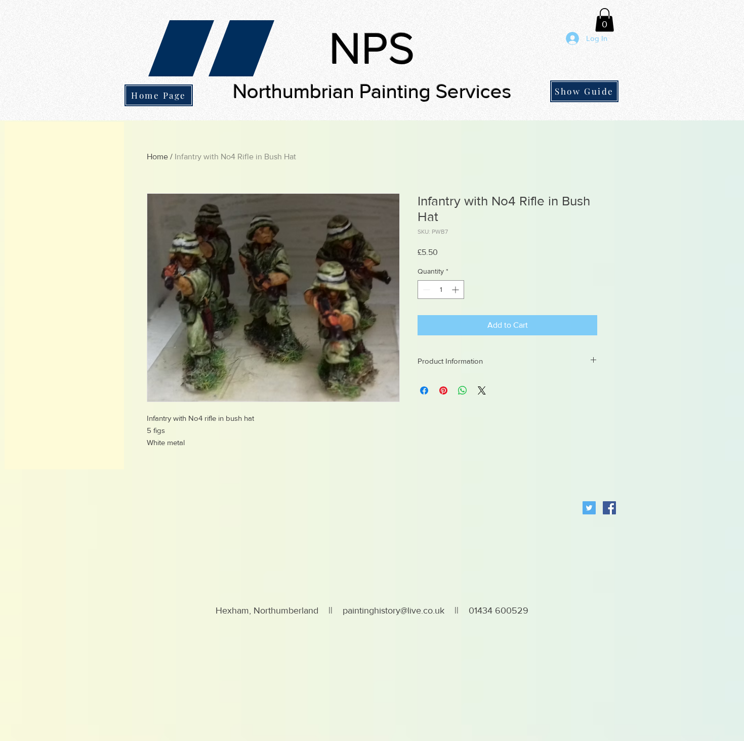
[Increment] (456, 289)
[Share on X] (482, 390)
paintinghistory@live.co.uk (393, 610)
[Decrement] (425, 289)
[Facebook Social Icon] (609, 507)
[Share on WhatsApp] (463, 390)
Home (157, 156)
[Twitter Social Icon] (589, 507)
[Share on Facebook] (424, 390)
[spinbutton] (441, 289)
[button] (604, 20)
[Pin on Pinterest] (443, 390)
